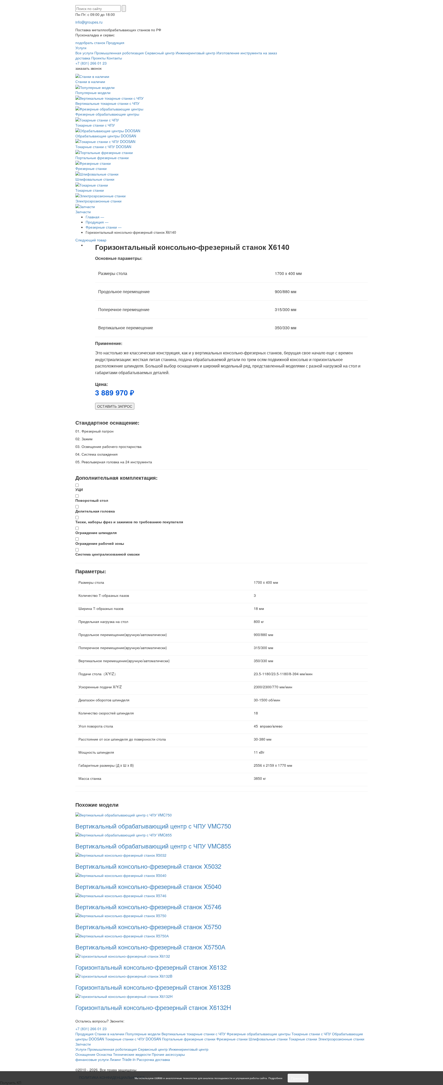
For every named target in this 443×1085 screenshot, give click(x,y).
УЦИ (79, 489)
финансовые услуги (92, 1059)
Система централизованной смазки (107, 554)
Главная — (95, 216)
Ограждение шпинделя (96, 532)
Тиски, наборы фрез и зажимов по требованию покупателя (129, 521)
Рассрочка (145, 1059)
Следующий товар (91, 239)
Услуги (80, 47)
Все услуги (84, 52)
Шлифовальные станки (94, 179)
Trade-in (129, 1059)
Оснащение (85, 1054)
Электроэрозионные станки (98, 200)
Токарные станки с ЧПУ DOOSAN (103, 146)
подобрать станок (90, 42)
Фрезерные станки (91, 168)
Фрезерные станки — (104, 227)
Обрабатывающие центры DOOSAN (105, 135)
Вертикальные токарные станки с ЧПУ (107, 103)
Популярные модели (92, 92)
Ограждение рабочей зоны (99, 543)
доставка (82, 57)
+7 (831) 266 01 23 (91, 63)
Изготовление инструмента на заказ (246, 52)
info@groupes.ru (89, 22)
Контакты (114, 57)
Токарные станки (89, 190)
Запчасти (83, 211)
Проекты (98, 57)
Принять (298, 1078)
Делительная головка (95, 511)
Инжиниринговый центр (195, 52)
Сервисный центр (160, 52)
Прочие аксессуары (168, 1054)
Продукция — (97, 221)
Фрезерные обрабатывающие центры (107, 114)
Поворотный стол (91, 500)
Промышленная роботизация (119, 52)
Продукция (115, 42)
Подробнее (275, 1078)
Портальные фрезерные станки (102, 157)
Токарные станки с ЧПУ (95, 124)
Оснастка (104, 1054)
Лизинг (115, 1059)
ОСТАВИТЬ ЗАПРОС (114, 406)
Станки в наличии (90, 81)
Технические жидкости (132, 1054)
